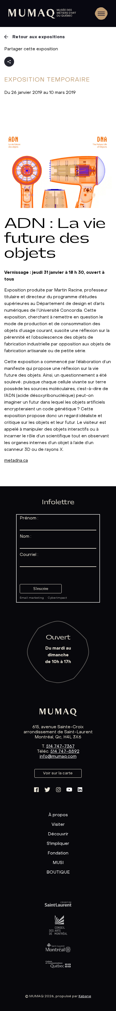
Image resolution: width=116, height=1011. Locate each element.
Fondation (58, 853)
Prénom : (29, 518)
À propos (58, 815)
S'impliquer (58, 844)
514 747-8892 (64, 752)
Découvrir (58, 834)
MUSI (58, 863)
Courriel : (29, 555)
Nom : (25, 537)
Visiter (58, 825)
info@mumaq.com (58, 757)
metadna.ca (16, 461)
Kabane (85, 996)
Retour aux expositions (38, 37)
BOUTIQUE (58, 872)
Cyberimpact (57, 598)
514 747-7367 (60, 746)
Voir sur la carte (58, 773)
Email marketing (32, 598)
